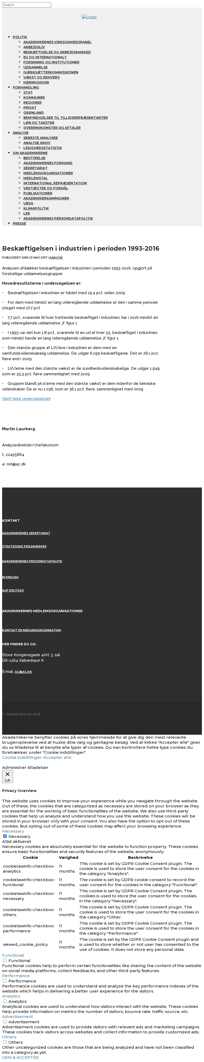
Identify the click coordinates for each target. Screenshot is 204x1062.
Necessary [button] (13, 831)
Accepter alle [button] (57, 757)
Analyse (56, 257)
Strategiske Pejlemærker (24, 546)
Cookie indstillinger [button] (22, 757)
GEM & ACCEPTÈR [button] (20, 1057)
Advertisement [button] (17, 1016)
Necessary (19, 836)
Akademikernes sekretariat (26, 533)
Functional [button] (13, 955)
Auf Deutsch (13, 590)
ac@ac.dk (23, 672)
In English (10, 577)
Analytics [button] (11, 996)
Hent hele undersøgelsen (26, 398)
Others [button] (9, 1036)
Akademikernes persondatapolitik (32, 561)
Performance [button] (16, 975)
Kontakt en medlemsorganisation (31, 630)
